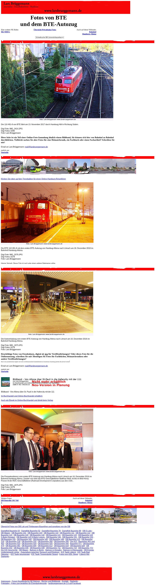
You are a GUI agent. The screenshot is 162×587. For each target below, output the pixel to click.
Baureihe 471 (76, 544)
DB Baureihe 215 (72, 539)
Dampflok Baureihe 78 (51, 531)
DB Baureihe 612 (45, 546)
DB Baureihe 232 (29, 541)
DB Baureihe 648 (37, 548)
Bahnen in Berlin (37, 550)
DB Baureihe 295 (61, 541)
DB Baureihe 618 (61, 546)
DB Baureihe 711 (53, 548)
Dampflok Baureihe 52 (30, 531)
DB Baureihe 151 (69, 537)
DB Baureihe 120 (21, 535)
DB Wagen (5, 533)
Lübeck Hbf (84, 554)
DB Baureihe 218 (13, 541)
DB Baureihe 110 (51, 533)
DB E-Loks (87, 531)
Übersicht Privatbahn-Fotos (45, 30)
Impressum (5, 581)
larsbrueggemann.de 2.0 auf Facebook (64, 583)
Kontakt (65, 581)
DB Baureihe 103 (35, 533)
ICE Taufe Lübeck (68, 552)
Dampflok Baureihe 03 (10, 531)
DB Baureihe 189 (56, 539)
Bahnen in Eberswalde (73, 550)
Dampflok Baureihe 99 (71, 531)
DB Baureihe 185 (40, 539)
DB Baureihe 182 (24, 539)
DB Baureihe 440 (61, 544)
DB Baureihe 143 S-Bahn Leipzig (31, 537)
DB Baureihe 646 (21, 548)
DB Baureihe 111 (67, 533)
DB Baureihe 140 (37, 535)
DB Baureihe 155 (8, 539)
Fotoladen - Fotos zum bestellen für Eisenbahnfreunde (24, 583)
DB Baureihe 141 (53, 535)
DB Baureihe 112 (83, 533)
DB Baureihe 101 (19, 533)
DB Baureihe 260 (45, 541)
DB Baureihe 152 (86, 537)
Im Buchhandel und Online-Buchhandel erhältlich (21, 396)
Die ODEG (5, 32)
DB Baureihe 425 (45, 544)
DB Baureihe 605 (29, 546)
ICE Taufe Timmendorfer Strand (44, 554)
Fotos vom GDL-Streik (68, 554)
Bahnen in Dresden (53, 550)
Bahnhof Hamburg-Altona (89, 33)
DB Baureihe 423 (13, 544)
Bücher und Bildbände (51, 581)
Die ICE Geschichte (9, 550)
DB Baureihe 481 (13, 546)
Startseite (5, 556)
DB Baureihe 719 (69, 548)
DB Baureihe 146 (53, 537)
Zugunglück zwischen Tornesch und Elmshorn (40, 552)
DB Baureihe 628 (77, 546)
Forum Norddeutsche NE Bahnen (26, 581)
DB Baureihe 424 (29, 544)
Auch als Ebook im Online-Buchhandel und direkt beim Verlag (27, 400)
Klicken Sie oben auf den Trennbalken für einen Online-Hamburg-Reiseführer (33, 179)
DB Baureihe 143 (69, 535)
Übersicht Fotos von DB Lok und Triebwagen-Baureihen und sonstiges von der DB (35, 527)
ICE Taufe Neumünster (20, 554)
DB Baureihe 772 (85, 548)
